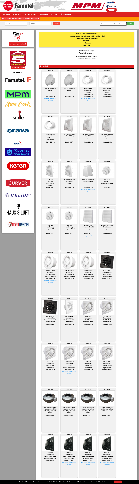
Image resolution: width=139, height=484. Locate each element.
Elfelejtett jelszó (18, 18)
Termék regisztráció (32, 18)
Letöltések (43, 14)
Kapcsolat (17, 14)
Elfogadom (118, 482)
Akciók (54, 14)
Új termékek (66, 14)
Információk (30, 14)
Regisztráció (6, 18)
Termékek (6, 14)
